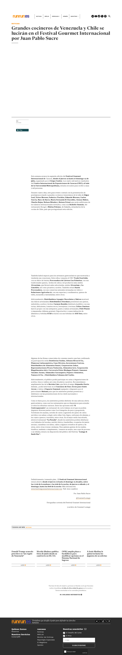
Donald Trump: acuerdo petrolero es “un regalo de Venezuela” (22, 554)
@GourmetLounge (83, 498)
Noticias (16, 24)
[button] (109, 16)
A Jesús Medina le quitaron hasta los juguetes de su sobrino (97, 554)
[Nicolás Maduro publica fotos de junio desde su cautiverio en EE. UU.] (48, 541)
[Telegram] (93, 16)
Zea (17, 121)
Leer (22, 565)
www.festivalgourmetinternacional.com (46, 489)
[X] (26, 126)
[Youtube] (96, 16)
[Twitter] (102, 16)
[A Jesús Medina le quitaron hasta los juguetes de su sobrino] (98, 541)
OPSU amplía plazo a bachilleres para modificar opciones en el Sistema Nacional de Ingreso (73, 556)
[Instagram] (105, 16)
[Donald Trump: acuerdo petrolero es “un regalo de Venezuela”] (23, 541)
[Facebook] (99, 16)
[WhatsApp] (20, 126)
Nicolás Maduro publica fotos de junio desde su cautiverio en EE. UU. (48, 554)
